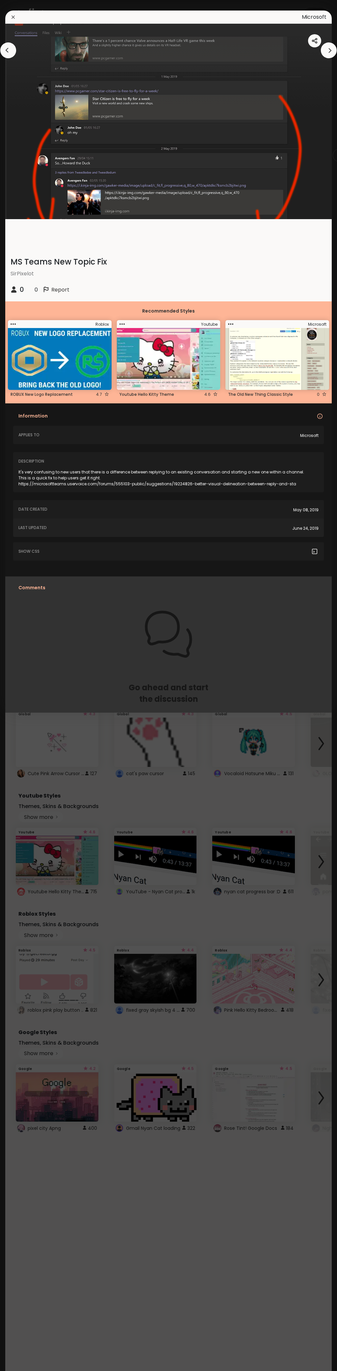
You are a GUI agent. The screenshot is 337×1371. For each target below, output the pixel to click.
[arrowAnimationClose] (8, 50)
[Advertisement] (26, 685)
